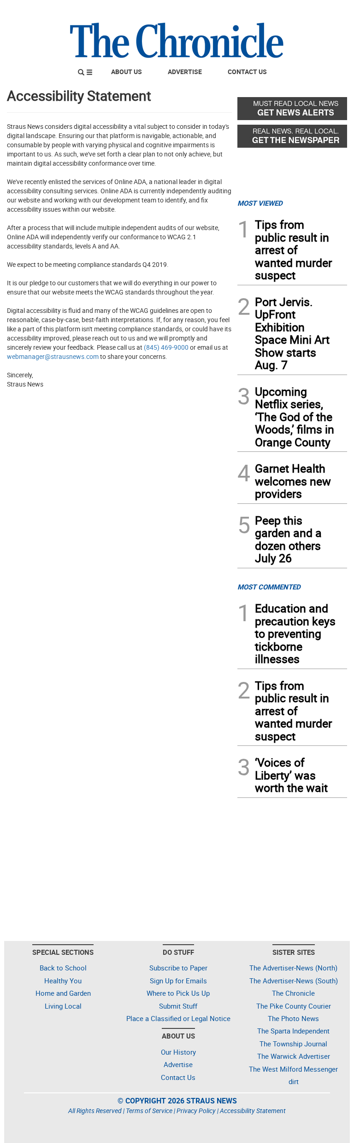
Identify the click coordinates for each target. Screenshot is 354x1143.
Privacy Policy (196, 1110)
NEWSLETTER (272, 10)
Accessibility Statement (253, 1110)
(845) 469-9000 (166, 347)
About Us (126, 71)
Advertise (185, 71)
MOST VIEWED (260, 203)
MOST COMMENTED (269, 586)
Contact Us (247, 71)
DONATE (324, 10)
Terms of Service (149, 1110)
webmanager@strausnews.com (53, 356)
